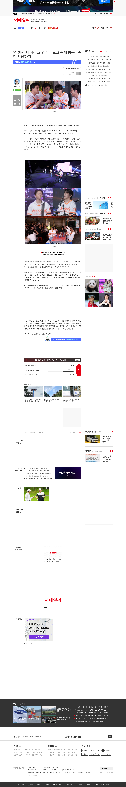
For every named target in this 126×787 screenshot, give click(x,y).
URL (19, 104)
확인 (110, 736)
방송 (36, 28)
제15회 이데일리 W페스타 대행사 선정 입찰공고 (35, 736)
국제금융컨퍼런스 (94, 754)
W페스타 (99, 750)
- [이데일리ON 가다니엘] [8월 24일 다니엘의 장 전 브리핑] (62, 749)
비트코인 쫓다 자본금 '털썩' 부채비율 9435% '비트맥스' (91, 712)
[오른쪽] (48, 488)
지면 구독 (79, 433)
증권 (105, 51)
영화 (45, 28)
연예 (31, 28)
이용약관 (46, 784)
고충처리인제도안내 (70, 784)
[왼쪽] (46, 488)
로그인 (111, 13)
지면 (104, 13)
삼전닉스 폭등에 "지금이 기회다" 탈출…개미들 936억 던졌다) (41, 478)
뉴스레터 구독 (72, 433)
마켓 (103, 28)
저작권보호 (80, 784)
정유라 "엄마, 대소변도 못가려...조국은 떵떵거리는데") (39, 476)
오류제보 (88, 784)
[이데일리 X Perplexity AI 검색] (47, 62)
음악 (40, 28)
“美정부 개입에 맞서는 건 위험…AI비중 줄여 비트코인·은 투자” (93, 715)
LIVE (15, 13)
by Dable (20, 514)
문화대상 (84, 750)
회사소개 (17, 784)
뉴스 (101, 51)
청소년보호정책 (57, 784)
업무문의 (39, 784)
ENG (96, 13)
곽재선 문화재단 (106, 754)
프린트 (19, 100)
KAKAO (15, 104)
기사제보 (95, 784)
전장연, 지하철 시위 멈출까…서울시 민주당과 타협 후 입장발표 (94, 707)
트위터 (19, 96)
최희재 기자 (17, 86)
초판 (107, 13)
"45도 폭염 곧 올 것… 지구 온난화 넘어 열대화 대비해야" (91, 718)
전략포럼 (92, 750)
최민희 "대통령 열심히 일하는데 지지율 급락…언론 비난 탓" (93, 721)
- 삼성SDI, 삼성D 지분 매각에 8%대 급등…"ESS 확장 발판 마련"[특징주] (29, 755)
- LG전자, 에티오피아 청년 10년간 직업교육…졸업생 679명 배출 (29, 752)
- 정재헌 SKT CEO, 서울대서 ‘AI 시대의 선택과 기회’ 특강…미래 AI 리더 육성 (29, 749)
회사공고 (24, 784)
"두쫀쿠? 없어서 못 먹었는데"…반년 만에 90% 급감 (90, 710)
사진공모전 (107, 750)
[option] (48, 14)
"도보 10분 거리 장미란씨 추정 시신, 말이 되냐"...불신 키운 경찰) (42, 471)
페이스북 (15, 96)
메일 (15, 100)
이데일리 (31, 20)
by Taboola (20, 445)
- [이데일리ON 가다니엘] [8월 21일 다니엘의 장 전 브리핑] (62, 752)
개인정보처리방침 (104, 784)
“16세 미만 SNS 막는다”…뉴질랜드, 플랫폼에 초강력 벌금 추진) (41, 473)
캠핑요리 (84, 754)
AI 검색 (21, 28)
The (109, 28)
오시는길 (31, 784)
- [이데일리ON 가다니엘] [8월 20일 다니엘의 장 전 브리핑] (62, 755)
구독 (101, 13)
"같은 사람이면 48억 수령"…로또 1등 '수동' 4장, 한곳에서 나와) (41, 468)
